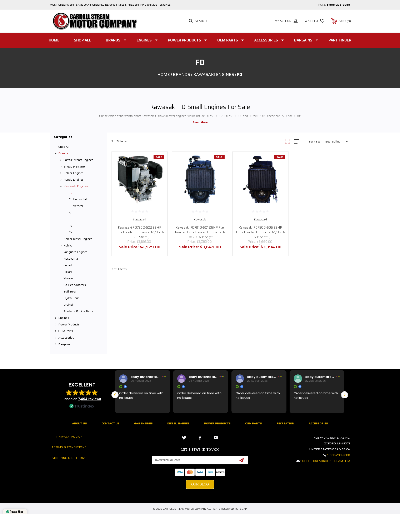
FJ (70, 212)
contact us (110, 423)
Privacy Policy (69, 436)
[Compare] (159, 181)
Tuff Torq (70, 291)
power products (217, 423)
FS (70, 225)
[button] (344, 395)
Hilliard (68, 271)
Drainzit (69, 304)
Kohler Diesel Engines (78, 238)
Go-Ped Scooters (75, 285)
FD (70, 192)
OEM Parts (227, 40)
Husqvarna (71, 258)
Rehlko (68, 245)
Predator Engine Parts (78, 311)
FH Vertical (76, 206)
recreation (285, 423)
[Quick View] (159, 160)
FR (70, 219)
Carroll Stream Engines (78, 160)
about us (79, 423)
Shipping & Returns (69, 458)
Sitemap (241, 509)
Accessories (266, 40)
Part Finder (340, 40)
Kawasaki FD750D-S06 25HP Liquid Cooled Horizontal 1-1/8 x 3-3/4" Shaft (260, 232)
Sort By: (314, 141)
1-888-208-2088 (338, 5)
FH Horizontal (78, 199)
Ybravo (68, 278)
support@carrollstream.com (325, 461)
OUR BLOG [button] (200, 484)
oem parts (253, 423)
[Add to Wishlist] (159, 171)
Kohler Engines (74, 173)
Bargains (303, 40)
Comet (68, 265)
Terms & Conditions (69, 447)
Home (54, 40)
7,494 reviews (89, 399)
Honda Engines (74, 179)
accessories (318, 423)
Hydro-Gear (71, 298)
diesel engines (178, 423)
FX (70, 232)
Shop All (82, 40)
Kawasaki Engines (76, 186)
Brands (113, 40)
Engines (144, 40)
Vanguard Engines (76, 252)
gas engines (143, 423)
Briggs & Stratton (75, 166)
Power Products (184, 40)
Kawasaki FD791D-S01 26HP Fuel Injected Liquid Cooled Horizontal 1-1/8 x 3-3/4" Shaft (200, 232)
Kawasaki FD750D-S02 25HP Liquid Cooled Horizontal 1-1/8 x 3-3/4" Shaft (139, 232)
